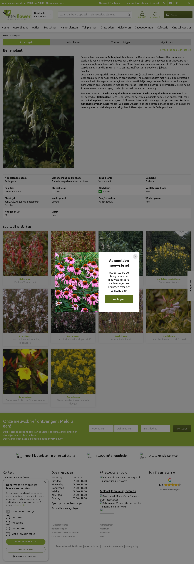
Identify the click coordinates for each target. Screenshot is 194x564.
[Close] (135, 256)
